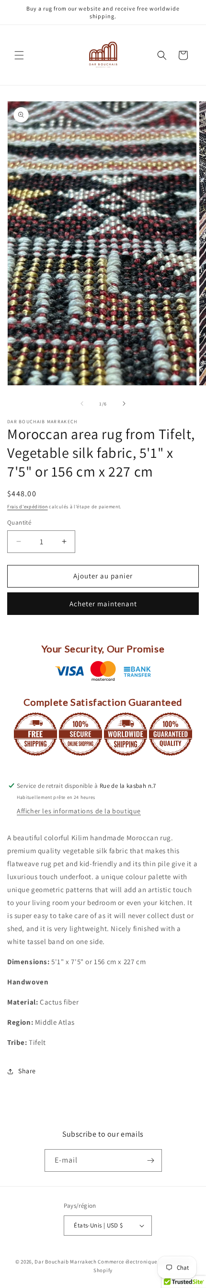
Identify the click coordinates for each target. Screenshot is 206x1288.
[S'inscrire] (150, 1160)
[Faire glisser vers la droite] (124, 403)
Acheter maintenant (103, 603)
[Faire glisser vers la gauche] (81, 403)
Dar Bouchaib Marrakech (65, 1261)
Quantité (19, 522)
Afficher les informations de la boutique (79, 811)
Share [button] (27, 1071)
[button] (19, 55)
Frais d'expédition (27, 506)
